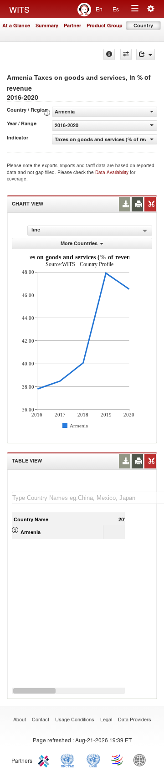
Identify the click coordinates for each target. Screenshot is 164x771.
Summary (47, 25)
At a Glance (16, 25)
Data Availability (112, 172)
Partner (72, 25)
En (99, 9)
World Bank (142, 759)
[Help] (109, 54)
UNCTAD (69, 759)
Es (116, 9)
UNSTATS (93, 759)
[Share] (145, 54)
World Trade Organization (117, 759)
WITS (19, 9)
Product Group (105, 25)
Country (143, 25)
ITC (45, 759)
